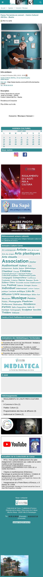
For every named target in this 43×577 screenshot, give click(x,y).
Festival (11, 285)
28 (27, 144)
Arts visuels (9, 256)
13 (21, 140)
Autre (15, 268)
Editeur (5, 282)
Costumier (6, 280)
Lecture (31, 288)
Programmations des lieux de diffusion (18, 411)
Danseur (29, 280)
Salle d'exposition (19, 307)
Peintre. (5, 301)
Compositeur (20, 277)
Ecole (36, 280)
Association (15, 261)
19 (15, 142)
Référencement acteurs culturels (15, 236)
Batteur (21, 268)
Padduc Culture (10, 408)
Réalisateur (18, 304)
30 (39, 144)
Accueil (3, 8)
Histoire (34, 285)
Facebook (26, 158)
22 (33, 142)
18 (10, 142)
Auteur (23, 265)
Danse (21, 280)
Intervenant (21, 288)
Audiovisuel (10, 265)
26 (15, 144)
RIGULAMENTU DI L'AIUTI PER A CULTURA (21, 399)
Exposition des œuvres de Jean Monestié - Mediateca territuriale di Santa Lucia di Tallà (20, 342)
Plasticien (27, 301)
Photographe (15, 301)
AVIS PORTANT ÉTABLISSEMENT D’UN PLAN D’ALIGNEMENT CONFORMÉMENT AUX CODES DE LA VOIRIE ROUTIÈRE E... (19, 467)
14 (27, 140)
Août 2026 (21, 131)
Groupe (27, 285)
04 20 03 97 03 (33, 516)
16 (39, 140)
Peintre (31, 298)
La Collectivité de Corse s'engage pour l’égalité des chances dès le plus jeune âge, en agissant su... (21, 478)
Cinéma (25, 271)
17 (4, 142)
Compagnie (7, 278)
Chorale (16, 271)
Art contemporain (9, 250)
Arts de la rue (33, 250)
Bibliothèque (30, 268)
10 (4, 140)
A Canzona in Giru (10, 404)
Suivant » (30, 116)
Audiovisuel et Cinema (12, 414)
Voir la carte (7, 21)
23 (39, 142)
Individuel (8, 288)
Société (37, 309)
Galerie (20, 285)
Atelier (32, 262)
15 (33, 140)
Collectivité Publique (24, 274)
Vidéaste (15, 313)
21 (27, 142)
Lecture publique (17, 291)
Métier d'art (36, 294)
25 (10, 144)
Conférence (31, 278)
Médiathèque (25, 294)
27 (21, 144)
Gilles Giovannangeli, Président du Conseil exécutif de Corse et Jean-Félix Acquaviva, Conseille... (21, 487)
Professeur (7, 304)
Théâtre (6, 312)
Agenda (10, 8)
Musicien (6, 298)
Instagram (17, 158)
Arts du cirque (8, 254)
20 (21, 142)
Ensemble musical (22, 282)
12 (15, 140)
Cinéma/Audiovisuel (9, 274)
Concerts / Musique (22, 8)
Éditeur (12, 282)
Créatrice (14, 280)
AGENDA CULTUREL (21, 128)
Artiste (22, 249)
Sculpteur (27, 309)
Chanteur (7, 271)
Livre (16, 294)
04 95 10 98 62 (14, 516)
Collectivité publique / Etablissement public (19, 275)
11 (10, 140)
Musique (19, 298)
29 (33, 144)
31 (4, 146)
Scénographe (15, 310)
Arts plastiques (27, 253)
